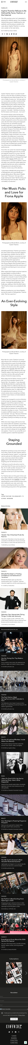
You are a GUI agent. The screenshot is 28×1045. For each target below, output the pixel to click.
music (22, 252)
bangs (3, 403)
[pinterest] (7, 34)
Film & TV (4, 8)
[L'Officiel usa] (14, 2)
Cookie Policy (14, 1042)
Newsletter (14, 1038)
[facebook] (5, 34)
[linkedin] (9, 34)
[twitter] (11, 34)
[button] (26, 973)
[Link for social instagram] (15, 1032)
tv (23, 496)
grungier (12, 368)
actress (3, 498)
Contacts (14, 1035)
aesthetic (16, 479)
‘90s (5, 385)
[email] (2, 34)
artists (3, 459)
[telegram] (16, 34)
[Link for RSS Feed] (18, 1032)
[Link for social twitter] (9, 1032)
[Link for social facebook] (12, 1032)
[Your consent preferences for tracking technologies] (25, 1042)
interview (10, 498)
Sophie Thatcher (6, 496)
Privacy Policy (22, 1015)
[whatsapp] (14, 34)
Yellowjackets (16, 496)
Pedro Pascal (17, 127)
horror (24, 149)
